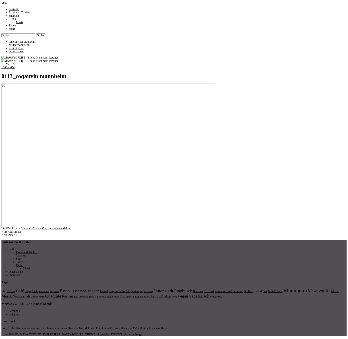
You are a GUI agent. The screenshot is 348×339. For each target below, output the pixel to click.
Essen (65, 290)
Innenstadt (163, 290)
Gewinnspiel (136, 291)
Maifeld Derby (275, 291)
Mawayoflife (319, 290)
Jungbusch (183, 290)
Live (265, 291)
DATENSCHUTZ (72, 334)
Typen (12, 25)
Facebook (14, 310)
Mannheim (295, 290)
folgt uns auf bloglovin (22, 41)
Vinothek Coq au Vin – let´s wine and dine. (46, 228)
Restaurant (70, 296)
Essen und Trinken (19, 12)
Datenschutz (16, 271)
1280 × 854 (8, 67)
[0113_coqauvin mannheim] (108, 225)
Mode (335, 291)
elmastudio (103, 334)
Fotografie (113, 291)
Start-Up (155, 296)
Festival (104, 291)
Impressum (15, 274)
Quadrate (53, 296)
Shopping (138, 296)
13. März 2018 (9, 64)
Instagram (14, 314)
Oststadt (34, 297)
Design (28, 291)
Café (20, 291)
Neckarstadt (21, 296)
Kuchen (238, 291)
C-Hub (11, 291)
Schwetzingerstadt (87, 296)
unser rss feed (16, 51)
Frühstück (124, 291)
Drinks (35, 291)
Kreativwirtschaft (224, 291)
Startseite (14, 9)
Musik (19, 22)
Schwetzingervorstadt (108, 296)
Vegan (182, 296)
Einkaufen (44, 291)
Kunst (257, 291)
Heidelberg (148, 291)
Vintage (213, 297)
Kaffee (198, 291)
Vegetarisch (199, 296)
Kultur (12, 18)
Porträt (41, 297)
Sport (12, 28)
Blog (11, 248)
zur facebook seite (19, 44)
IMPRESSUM (51, 334)
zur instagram (16, 48)
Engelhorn (54, 292)
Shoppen (14, 15)
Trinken (166, 296)
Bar (4, 291)
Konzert (209, 291)
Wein (219, 297)
